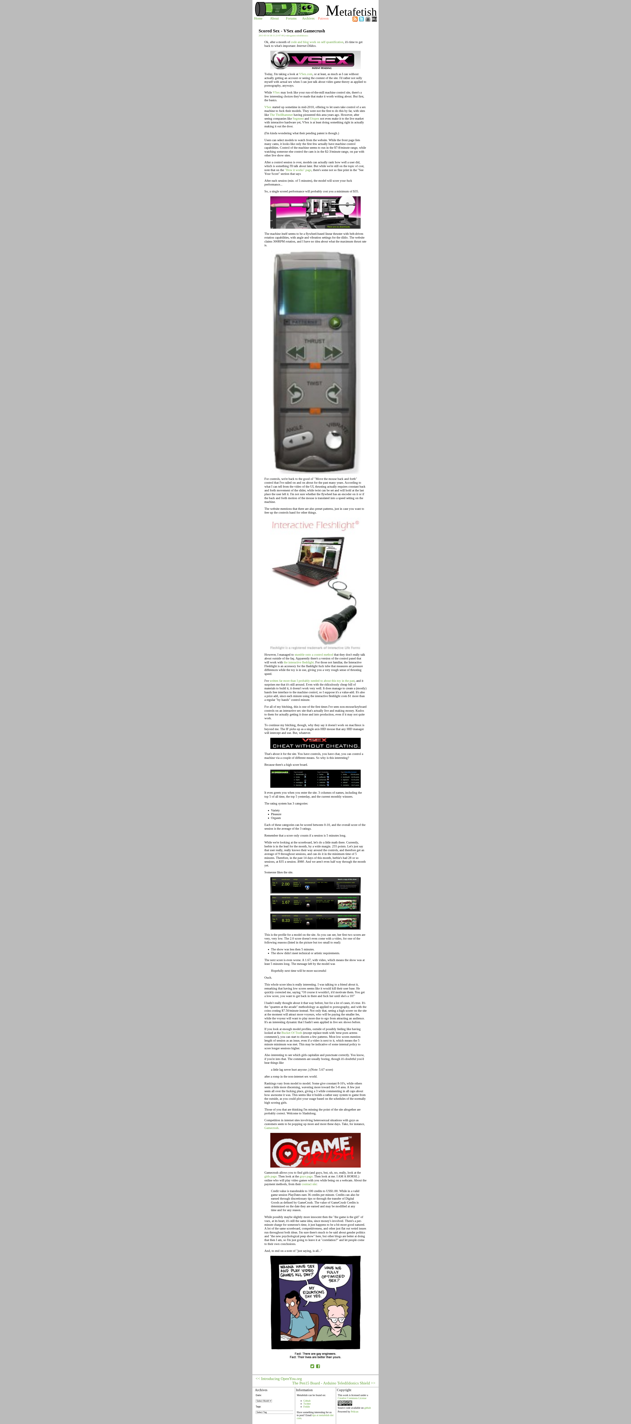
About (274, 18)
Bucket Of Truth (291, 1032)
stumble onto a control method (314, 654)
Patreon (323, 18)
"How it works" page (298, 170)
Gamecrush (271, 1128)
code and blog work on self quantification (317, 42)
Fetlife (306, 1406)
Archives (308, 18)
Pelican (354, 1411)
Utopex (314, 118)
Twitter (307, 1403)
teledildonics (302, 35)
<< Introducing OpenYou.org (279, 1379)
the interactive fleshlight (299, 662)
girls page (270, 1176)
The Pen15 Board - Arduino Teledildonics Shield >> (333, 1383)
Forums (291, 18)
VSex (276, 92)
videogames (290, 35)
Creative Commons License (352, 1398)
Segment (298, 118)
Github (307, 1400)
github (367, 1407)
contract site (309, 1184)
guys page (306, 1176)
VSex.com (305, 74)
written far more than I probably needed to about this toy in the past (312, 680)
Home (258, 18)
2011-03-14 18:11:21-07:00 (271, 35)
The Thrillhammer (281, 114)
